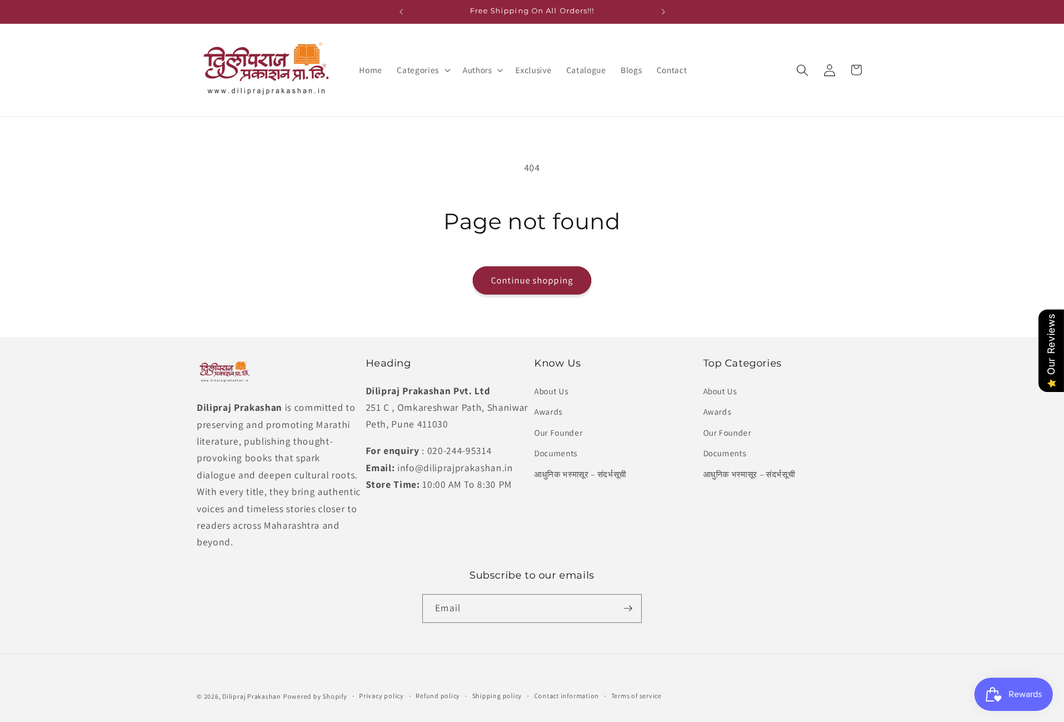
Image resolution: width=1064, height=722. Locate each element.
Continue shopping (532, 280)
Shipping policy (497, 696)
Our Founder (558, 432)
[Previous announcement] (401, 11)
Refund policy (438, 696)
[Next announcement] (663, 11)
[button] (422, 70)
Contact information (567, 696)
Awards (548, 411)
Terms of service (636, 696)
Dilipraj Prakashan (251, 696)
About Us (551, 390)
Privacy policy (381, 696)
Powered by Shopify (315, 696)
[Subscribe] (628, 608)
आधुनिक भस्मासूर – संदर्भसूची (580, 473)
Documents (555, 452)
